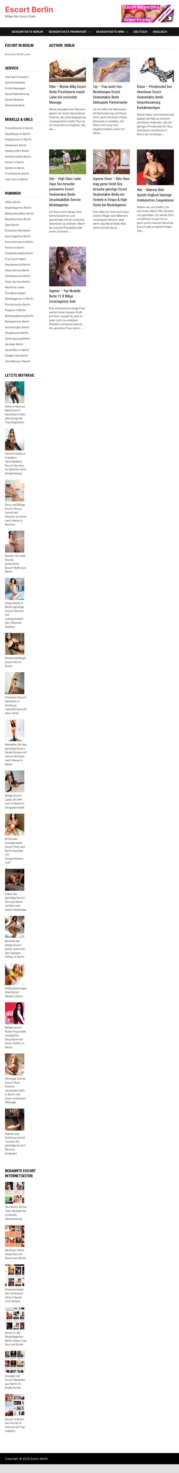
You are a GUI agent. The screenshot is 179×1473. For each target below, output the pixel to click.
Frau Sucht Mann (15, 259)
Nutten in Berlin (14, 168)
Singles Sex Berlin (16, 355)
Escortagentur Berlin (18, 236)
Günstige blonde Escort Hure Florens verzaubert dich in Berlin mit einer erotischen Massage (15, 1090)
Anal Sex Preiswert (17, 77)
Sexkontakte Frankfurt (68, 31)
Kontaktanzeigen (15, 293)
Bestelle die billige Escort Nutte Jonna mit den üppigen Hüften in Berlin (15, 948)
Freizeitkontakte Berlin (19, 253)
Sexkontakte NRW (110, 31)
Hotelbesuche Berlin (17, 276)
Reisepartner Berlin (17, 321)
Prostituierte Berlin (17, 173)
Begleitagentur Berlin (18, 207)
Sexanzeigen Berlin (17, 327)
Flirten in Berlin (14, 247)
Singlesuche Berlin (16, 332)
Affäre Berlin (13, 202)
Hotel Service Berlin (17, 281)
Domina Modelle (15, 82)
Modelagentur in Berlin (19, 298)
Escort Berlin (29, 9)
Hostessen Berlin (15, 145)
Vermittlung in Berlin (17, 361)
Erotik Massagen (15, 88)
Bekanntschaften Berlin (19, 213)
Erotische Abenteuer (18, 230)
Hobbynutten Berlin (17, 150)
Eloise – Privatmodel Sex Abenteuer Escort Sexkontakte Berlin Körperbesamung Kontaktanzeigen (154, 97)
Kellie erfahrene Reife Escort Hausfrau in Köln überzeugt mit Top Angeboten (15, 414)
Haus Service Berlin (17, 270)
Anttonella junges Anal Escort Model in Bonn (16, 992)
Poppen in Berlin (15, 310)
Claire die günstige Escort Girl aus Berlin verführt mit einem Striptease (15, 901)
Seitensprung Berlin (17, 338)
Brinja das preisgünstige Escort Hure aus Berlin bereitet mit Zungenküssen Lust (15, 850)
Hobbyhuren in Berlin (18, 139)
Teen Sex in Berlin (16, 179)
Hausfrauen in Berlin (17, 133)
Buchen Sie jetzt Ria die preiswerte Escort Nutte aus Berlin (15, 563)
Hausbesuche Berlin (17, 264)
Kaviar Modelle (14, 99)
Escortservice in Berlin (19, 241)
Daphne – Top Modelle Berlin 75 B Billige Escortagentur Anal (65, 296)
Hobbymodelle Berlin (18, 156)
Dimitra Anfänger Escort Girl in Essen (15, 662)
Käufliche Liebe (14, 287)
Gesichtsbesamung (17, 94)
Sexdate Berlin (14, 344)
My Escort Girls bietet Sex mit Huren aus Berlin (15, 1254)
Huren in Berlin (14, 162)
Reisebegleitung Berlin (19, 315)
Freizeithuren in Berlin (19, 128)
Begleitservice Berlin (18, 219)
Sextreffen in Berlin (17, 350)
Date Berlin (12, 224)
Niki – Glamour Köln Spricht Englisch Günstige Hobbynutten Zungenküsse (155, 195)
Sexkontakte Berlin (27, 31)
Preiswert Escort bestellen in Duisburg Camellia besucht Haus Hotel (15, 705)
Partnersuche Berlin (17, 304)
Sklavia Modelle (14, 105)
